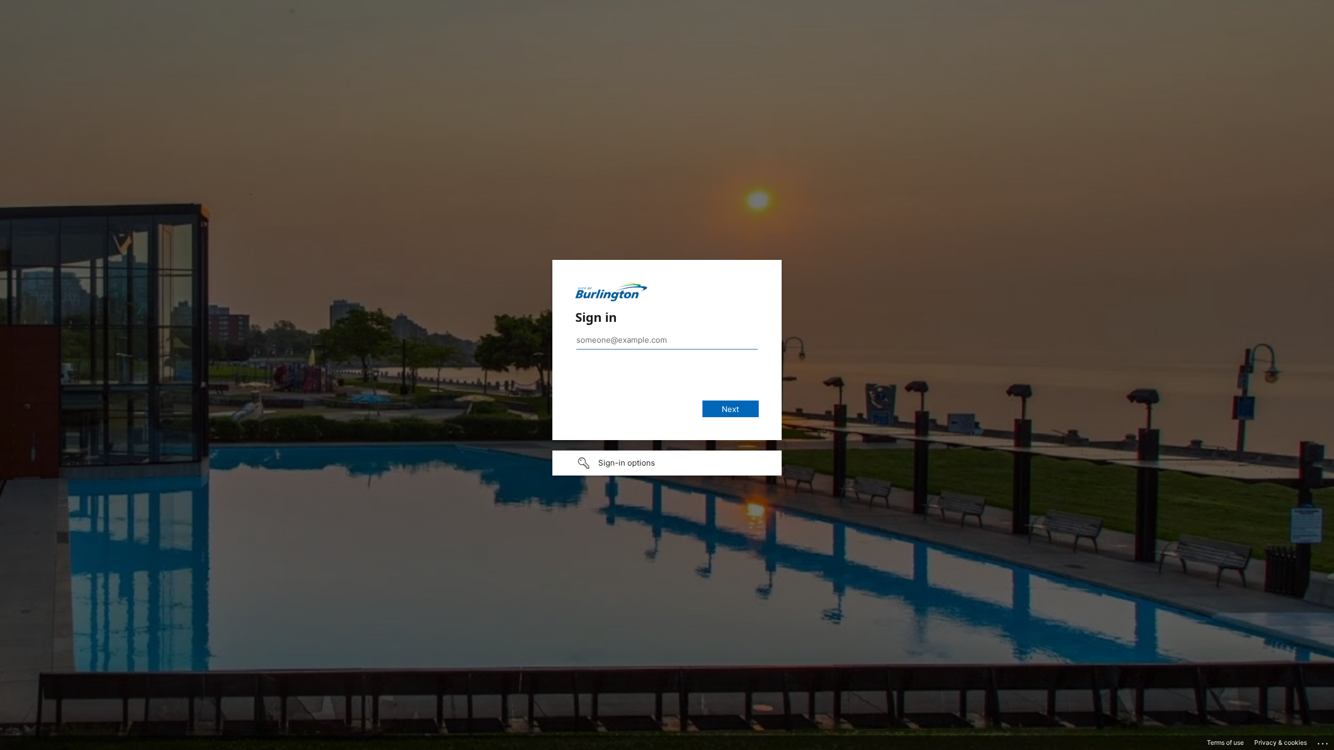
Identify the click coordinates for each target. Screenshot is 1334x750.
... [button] (1323, 741)
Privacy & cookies (1280, 742)
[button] (667, 463)
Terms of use (1225, 742)
